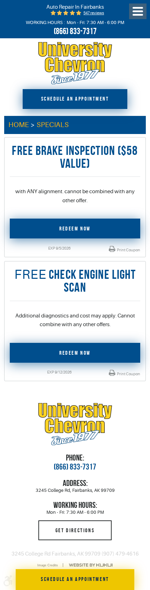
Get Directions (75, 530)
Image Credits (47, 565)
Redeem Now (75, 228)
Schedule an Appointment (75, 99)
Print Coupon (128, 250)
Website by (90, 565)
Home (18, 125)
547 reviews (93, 13)
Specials (53, 125)
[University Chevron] (75, 63)
